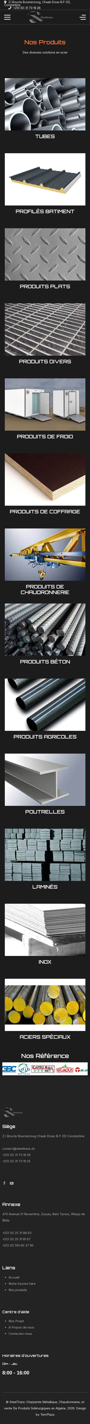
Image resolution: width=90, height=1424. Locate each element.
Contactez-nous (20, 1334)
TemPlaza (47, 1414)
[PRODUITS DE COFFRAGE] (45, 479)
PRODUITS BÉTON (45, 661)
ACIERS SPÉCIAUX (45, 1037)
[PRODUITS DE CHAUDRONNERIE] (45, 554)
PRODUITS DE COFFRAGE (45, 511)
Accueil (14, 1277)
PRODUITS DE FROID (45, 436)
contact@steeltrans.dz (18, 1149)
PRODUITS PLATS (45, 286)
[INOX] (45, 929)
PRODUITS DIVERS (45, 361)
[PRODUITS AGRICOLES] (45, 704)
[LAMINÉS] (45, 854)
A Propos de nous (21, 1327)
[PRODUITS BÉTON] (45, 629)
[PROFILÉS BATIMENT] (45, 179)
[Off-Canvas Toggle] (83, 17)
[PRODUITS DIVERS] (45, 329)
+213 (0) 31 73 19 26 (27, 8)
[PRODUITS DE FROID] (45, 404)
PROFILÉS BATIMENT (45, 211)
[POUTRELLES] (45, 779)
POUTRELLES (45, 812)
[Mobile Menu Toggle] (7, 17)
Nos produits (18, 1290)
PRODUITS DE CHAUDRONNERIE (45, 589)
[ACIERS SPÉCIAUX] (45, 1005)
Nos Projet (16, 1321)
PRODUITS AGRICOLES (45, 737)
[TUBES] (45, 104)
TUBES (45, 136)
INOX (45, 962)
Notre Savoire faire (22, 1284)
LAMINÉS (45, 887)
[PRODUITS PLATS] (45, 254)
